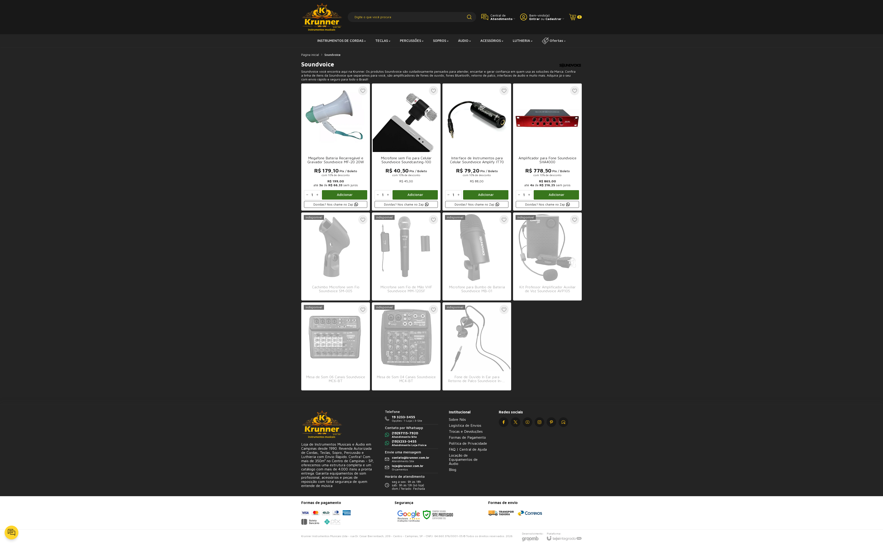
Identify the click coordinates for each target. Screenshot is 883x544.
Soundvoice (332, 55)
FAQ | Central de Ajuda (468, 449)
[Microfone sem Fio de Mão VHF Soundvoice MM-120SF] (406, 256)
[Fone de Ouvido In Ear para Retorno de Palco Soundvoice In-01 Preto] (477, 346)
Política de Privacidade (468, 443)
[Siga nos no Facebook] (503, 422)
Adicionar (345, 195)
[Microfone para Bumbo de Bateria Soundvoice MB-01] (477, 256)
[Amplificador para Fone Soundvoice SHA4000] (547, 147)
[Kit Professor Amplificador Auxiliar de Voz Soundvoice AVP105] (547, 256)
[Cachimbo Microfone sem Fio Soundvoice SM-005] (335, 256)
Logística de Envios (465, 425)
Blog (452, 469)
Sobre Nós (457, 419)
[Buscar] (469, 17)
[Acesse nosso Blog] (563, 422)
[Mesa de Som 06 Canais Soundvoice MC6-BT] (335, 346)
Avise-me (335, 291)
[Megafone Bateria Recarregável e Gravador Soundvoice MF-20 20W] (335, 147)
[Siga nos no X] (515, 422)
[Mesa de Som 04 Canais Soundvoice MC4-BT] (406, 346)
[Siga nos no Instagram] (539, 422)
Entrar (534, 18)
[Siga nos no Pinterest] (551, 422)
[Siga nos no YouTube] (527, 422)
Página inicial (310, 55)
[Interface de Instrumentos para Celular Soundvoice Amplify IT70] (477, 147)
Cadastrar (553, 18)
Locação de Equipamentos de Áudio (463, 459)
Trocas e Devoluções (466, 431)
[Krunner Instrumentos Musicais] (322, 17)
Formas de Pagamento (467, 437)
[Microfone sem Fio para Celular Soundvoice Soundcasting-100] (406, 147)
